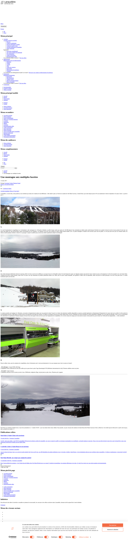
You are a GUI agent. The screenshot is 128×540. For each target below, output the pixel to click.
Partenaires (6, 122)
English (5, 104)
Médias (5, 123)
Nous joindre (7, 98)
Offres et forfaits (7, 89)
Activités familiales (5, 191)
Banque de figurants (8, 132)
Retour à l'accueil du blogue (7, 184)
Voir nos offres (22, 58)
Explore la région (8, 88)
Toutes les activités (12, 40)
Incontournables (7, 87)
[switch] (46, 537)
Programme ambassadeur (9, 137)
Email (19, 183)
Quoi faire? (16, 191)
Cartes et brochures (11, 55)
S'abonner (3, 505)
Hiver (5, 33)
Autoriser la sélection (112, 529)
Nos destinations (10, 54)
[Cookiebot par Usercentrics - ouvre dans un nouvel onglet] (12, 537)
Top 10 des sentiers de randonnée (14, 52)
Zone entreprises (7, 109)
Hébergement (7, 59)
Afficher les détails (84, 537)
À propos (6, 120)
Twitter (11, 183)
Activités (6, 39)
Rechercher (3, 26)
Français (5, 102)
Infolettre (6, 100)
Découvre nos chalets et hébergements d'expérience (41, 72)
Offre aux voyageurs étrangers (11, 119)
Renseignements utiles (12, 56)
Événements (6, 84)
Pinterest (15, 183)
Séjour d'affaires (7, 106)
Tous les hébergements (15, 60)
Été (4, 31)
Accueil (5, 96)
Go (15, 168)
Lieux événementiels (8, 118)
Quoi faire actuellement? (12, 51)
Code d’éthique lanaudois (9, 135)
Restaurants (6, 74)
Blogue (5, 97)
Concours (6, 124)
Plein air (12, 191)
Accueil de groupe (8, 107)
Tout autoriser (112, 525)
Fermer (2, 166)
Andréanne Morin (7, 188)
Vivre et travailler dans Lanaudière (12, 131)
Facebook (7, 183)
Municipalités (7, 134)
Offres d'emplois (7, 130)
